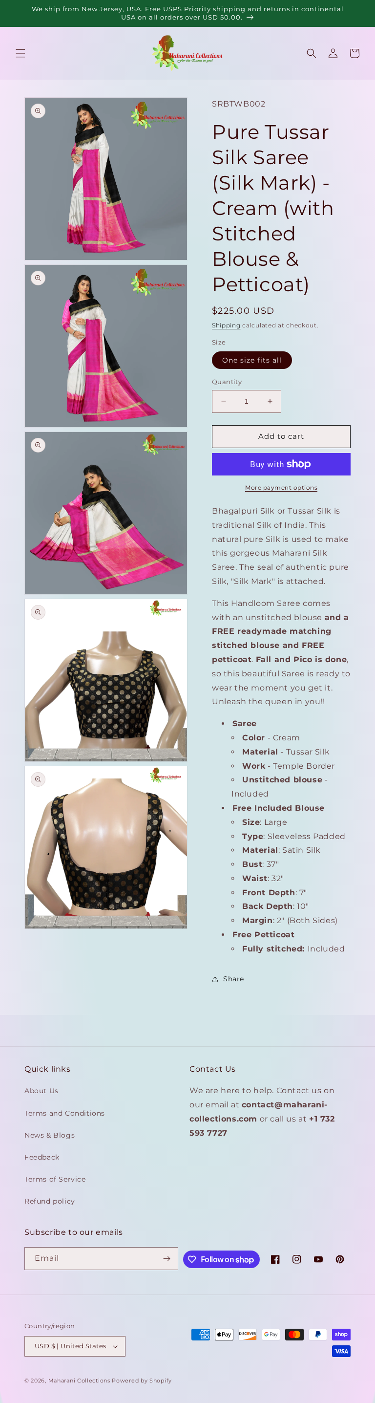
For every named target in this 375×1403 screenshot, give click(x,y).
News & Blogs (49, 1135)
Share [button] (233, 978)
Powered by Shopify (142, 1380)
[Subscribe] (167, 1258)
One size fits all (252, 360)
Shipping (226, 325)
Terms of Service (55, 1179)
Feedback (42, 1157)
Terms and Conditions (64, 1113)
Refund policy (49, 1201)
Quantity (227, 382)
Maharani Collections (79, 1380)
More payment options (281, 487)
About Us (41, 1090)
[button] (20, 53)
